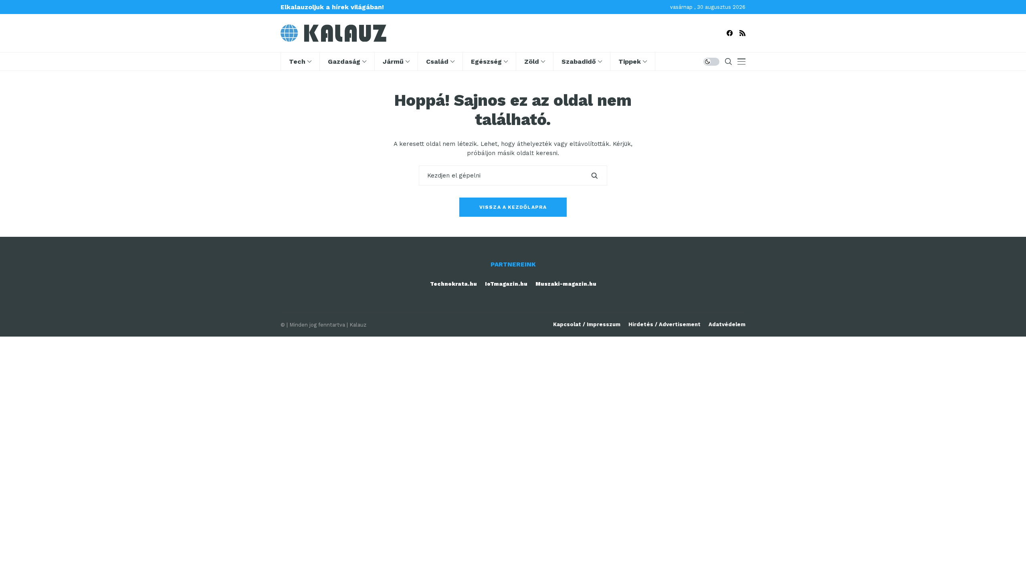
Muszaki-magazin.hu (565, 284)
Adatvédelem (727, 324)
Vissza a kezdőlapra (513, 207)
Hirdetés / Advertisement (664, 324)
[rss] (742, 33)
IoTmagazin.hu (506, 284)
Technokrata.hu (453, 284)
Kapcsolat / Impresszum (586, 324)
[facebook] (730, 33)
